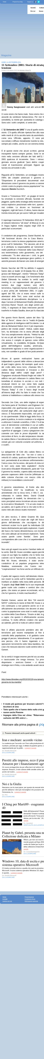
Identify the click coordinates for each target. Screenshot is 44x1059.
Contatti (4, 899)
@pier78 (28, 70)
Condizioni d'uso (30, 899)
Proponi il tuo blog (18, 1)
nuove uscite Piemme (13, 712)
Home (4, 1)
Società (33, 8)
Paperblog (13, 9)
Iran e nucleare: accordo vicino (22, 740)
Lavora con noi (7, 901)
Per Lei (33, 11)
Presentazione (29, 897)
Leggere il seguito (30, 748)
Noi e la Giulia (11, 784)
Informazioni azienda (31, 901)
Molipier (22, 70)
